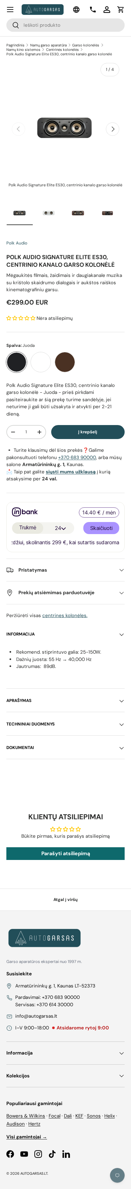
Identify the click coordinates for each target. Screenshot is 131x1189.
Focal (54, 1116)
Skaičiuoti (101, 528)
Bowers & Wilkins (25, 1116)
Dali (68, 1116)
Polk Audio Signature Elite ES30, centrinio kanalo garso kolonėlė (59, 54)
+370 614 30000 (55, 1004)
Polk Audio (16, 243)
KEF (79, 1116)
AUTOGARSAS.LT (33, 1173)
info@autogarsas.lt (36, 1016)
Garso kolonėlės (85, 45)
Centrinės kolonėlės (62, 49)
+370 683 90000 (77, 457)
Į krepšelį (87, 432)
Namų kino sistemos (23, 49)
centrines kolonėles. (64, 615)
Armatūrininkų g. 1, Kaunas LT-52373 (55, 986)
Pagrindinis (15, 45)
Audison (15, 1124)
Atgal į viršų (65, 899)
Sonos (94, 1116)
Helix (109, 1116)
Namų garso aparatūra (48, 45)
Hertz (34, 1124)
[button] (121, 10)
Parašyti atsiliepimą (65, 853)
